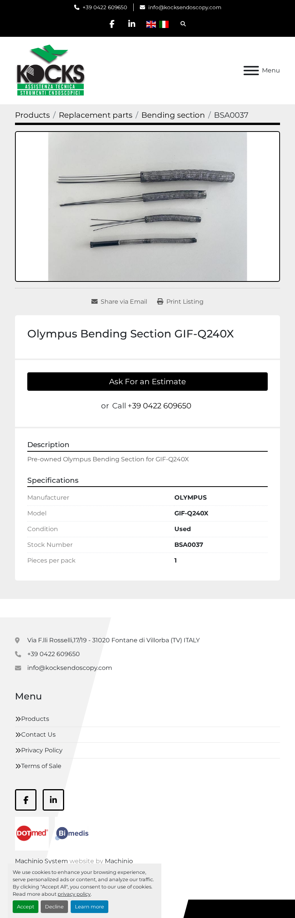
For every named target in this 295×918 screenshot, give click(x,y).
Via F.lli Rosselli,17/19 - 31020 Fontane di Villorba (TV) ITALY (113, 640)
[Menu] (251, 70)
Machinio (119, 861)
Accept (25, 907)
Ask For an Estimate (147, 381)
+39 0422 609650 (105, 7)
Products (35, 718)
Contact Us (38, 734)
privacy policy (74, 894)
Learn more (89, 907)
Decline (54, 907)
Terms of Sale (41, 766)
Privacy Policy (42, 750)
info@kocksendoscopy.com (184, 7)
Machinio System (41, 861)
